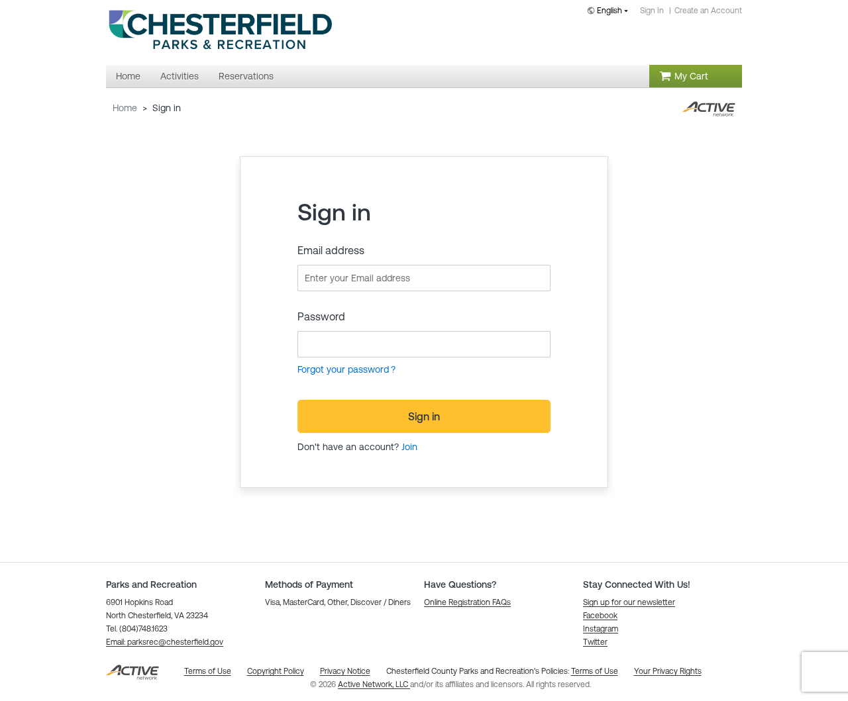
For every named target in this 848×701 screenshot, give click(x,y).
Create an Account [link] (708, 10)
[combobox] (610, 11)
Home (125, 108)
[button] (164, 642)
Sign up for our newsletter (629, 602)
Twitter (595, 642)
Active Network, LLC (374, 684)
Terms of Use (594, 671)
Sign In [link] (652, 10)
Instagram (600, 628)
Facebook (600, 615)
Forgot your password (343, 369)
